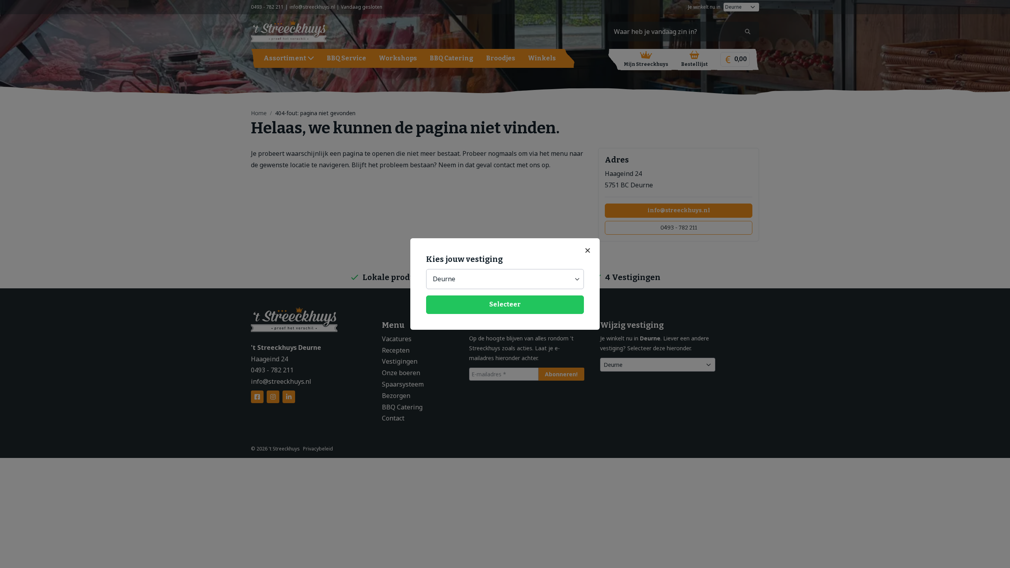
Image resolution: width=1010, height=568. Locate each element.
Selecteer (505, 304)
